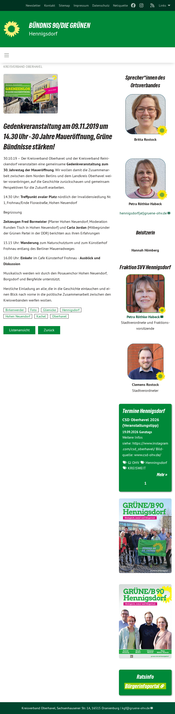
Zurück (49, 330)
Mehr (161, 475)
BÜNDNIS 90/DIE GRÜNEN (59, 25)
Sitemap (64, 5)
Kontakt (49, 5)
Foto (33, 310)
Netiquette (120, 5)
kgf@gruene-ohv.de (136, 708)
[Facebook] (133, 5)
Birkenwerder (14, 310)
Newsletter (33, 5)
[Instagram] (141, 5)
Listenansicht (19, 330)
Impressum (81, 5)
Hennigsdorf (70, 310)
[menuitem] (33, 5)
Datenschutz (100, 5)
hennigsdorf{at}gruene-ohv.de (143, 213)
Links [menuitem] (162, 5)
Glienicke (49, 310)
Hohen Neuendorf (17, 316)
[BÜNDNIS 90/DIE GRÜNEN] (11, 29)
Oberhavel (59, 316)
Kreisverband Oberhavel (22, 67)
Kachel (41, 316)
